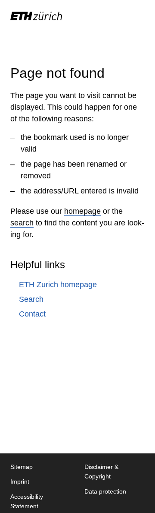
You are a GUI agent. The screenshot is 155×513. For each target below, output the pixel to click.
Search (31, 299)
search (22, 222)
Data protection (105, 491)
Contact (32, 314)
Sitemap (21, 466)
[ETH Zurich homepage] (36, 16)
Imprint (19, 481)
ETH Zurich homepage (58, 284)
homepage (82, 211)
